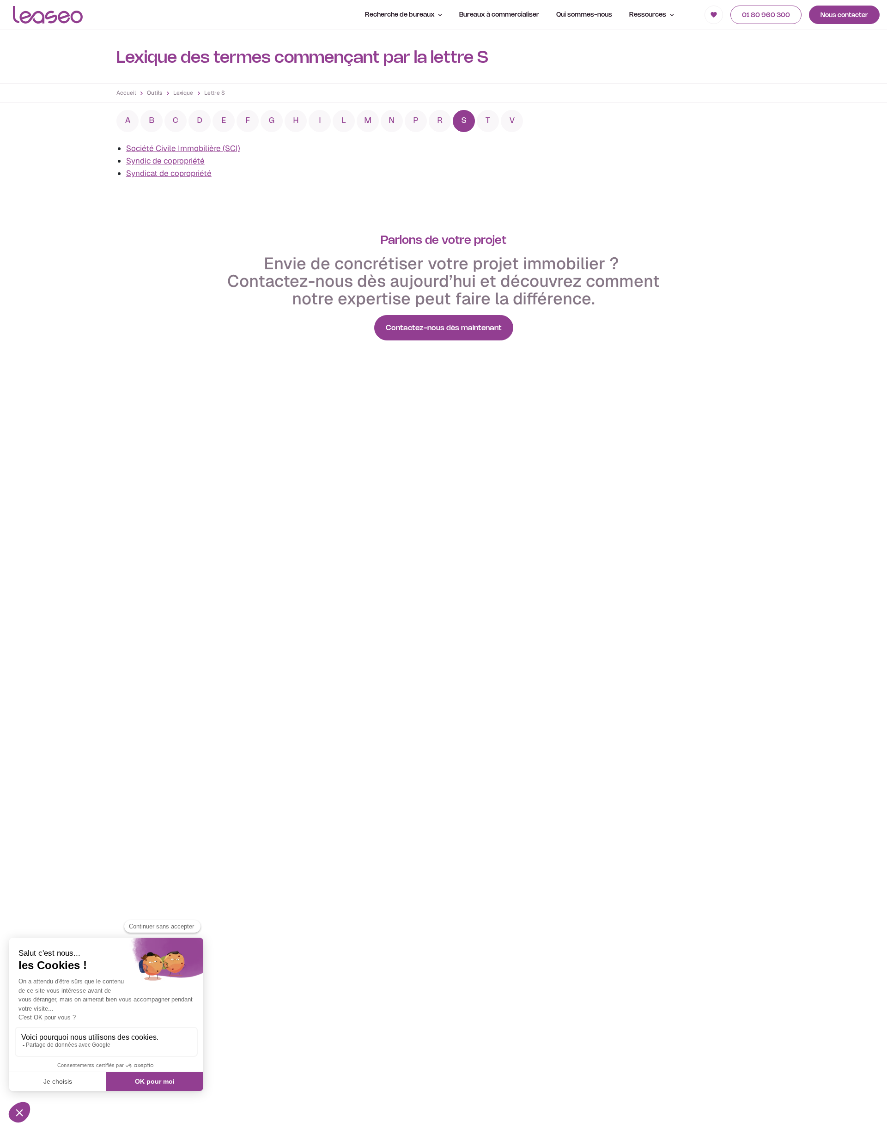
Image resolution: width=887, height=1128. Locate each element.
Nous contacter (844, 15)
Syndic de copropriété (165, 161)
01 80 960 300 (766, 15)
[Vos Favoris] (714, 15)
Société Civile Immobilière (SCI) (183, 148)
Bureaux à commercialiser (499, 15)
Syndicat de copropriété (169, 173)
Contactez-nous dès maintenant (444, 328)
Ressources (648, 15)
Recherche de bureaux (400, 15)
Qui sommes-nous (584, 15)
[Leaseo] (48, 15)
